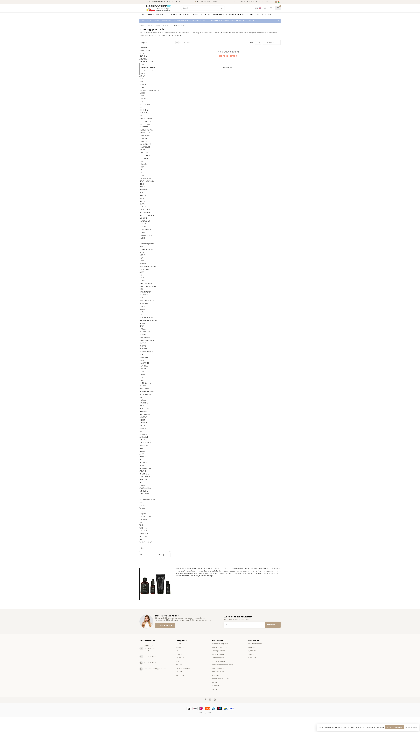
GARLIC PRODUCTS (146, 300)
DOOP (141, 173)
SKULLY (142, 451)
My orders (251, 647)
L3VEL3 (142, 306)
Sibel (141, 448)
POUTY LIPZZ (144, 408)
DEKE (141, 161)
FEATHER (142, 195)
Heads (141, 380)
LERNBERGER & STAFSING (148, 320)
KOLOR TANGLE (145, 303)
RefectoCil (143, 423)
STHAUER (142, 471)
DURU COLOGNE (145, 178)
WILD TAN (143, 528)
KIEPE (141, 298)
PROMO (142, 539)
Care (143, 73)
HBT (141, 241)
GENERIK (142, 207)
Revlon (141, 431)
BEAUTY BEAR (144, 113)
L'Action (142, 312)
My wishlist (252, 651)
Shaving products (178, 25)
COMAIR (142, 150)
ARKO (141, 82)
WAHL (141, 522)
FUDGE (142, 198)
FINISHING (143, 56)
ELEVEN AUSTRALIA (146, 181)
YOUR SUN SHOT (145, 542)
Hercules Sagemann (146, 244)
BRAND (150, 14)
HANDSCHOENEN (145, 235)
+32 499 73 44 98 (150, 656)
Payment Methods (218, 654)
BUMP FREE (143, 127)
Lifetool (142, 323)
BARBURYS (143, 96)
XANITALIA (143, 531)
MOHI (141, 354)
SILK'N (141, 460)
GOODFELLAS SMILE (146, 215)
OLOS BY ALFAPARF (146, 391)
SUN (207, 14)
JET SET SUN (144, 269)
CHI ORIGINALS (144, 133)
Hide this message (394, 727)
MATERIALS (218, 14)
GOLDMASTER (144, 212)
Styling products (147, 70)
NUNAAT (142, 374)
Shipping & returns (218, 651)
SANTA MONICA (145, 443)
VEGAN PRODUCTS (146, 516)
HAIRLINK (142, 227)
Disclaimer (215, 675)
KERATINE (254, 14)
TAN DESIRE (143, 491)
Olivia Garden (144, 389)
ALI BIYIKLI (143, 59)
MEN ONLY (183, 14)
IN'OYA (141, 261)
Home (141, 14)
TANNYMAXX (144, 494)
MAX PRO (142, 346)
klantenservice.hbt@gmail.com (155, 669)
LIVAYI (141, 326)
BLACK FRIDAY (144, 50)
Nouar (141, 372)
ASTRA (141, 87)
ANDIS (141, 79)
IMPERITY (142, 252)
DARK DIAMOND (145, 155)
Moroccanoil (143, 357)
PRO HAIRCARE (144, 414)
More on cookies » (411, 727)
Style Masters (144, 474)
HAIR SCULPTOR (145, 229)
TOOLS (172, 14)
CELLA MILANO (144, 136)
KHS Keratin (143, 295)
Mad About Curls (145, 332)
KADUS (141, 278)
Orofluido (142, 400)
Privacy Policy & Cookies (220, 679)
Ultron (141, 511)
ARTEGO (142, 84)
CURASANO (143, 153)
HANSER (142, 238)
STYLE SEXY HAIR (145, 477)
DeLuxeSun (143, 164)
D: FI (141, 170)
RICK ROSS (143, 434)
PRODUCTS (161, 14)
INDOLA (142, 255)
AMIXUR (142, 76)
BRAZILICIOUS (144, 124)
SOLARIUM (143, 462)
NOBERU (142, 369)
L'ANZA (142, 315)
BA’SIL (141, 101)
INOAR (141, 258)
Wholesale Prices (218, 672)
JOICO (141, 272)
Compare (251, 654)
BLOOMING (143, 110)
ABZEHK (142, 53)
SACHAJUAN (143, 437)
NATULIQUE (143, 366)
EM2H (141, 184)
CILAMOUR (143, 138)
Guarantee (215, 689)
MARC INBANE (144, 337)
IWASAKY (142, 264)
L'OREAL (142, 329)
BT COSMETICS (144, 121)
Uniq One (142, 514)
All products (252, 658)
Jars (142, 65)
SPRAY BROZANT (145, 468)
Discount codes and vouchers (222, 665)
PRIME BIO (143, 411)
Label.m (142, 309)
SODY (141, 454)
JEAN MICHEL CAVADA (147, 266)
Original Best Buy (145, 394)
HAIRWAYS (143, 232)
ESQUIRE (142, 187)
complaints (216, 686)
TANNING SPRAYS (145, 118)
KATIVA (142, 280)
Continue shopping (228, 56)
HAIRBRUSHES (144, 221)
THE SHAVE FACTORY (147, 499)
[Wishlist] (271, 8)
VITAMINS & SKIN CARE (236, 14)
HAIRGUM (142, 224)
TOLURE (142, 505)
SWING (142, 485)
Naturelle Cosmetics (146, 340)
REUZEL (142, 426)
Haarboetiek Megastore (220, 644)
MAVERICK (143, 343)
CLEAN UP (143, 141)
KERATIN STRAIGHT (146, 283)
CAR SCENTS (268, 14)
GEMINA (142, 204)
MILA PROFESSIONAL (146, 352)
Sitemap (214, 682)
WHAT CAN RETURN (219, 668)
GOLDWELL (143, 218)
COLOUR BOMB (145, 144)
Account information (255, 644)
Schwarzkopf (144, 445)
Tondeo (142, 508)
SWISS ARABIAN (145, 488)
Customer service (165, 625)
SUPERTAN (143, 479)
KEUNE (141, 289)
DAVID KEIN (143, 158)
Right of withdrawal (218, 661)
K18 (140, 275)
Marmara (142, 335)
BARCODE (143, 99)
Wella (141, 525)
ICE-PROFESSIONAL (146, 249)
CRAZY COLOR (144, 147)
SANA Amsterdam (145, 440)
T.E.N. (141, 497)
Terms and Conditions (219, 647)
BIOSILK (142, 107)
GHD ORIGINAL (144, 209)
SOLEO (141, 465)
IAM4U (141, 246)
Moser (141, 360)
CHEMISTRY (197, 14)
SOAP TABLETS (144, 536)
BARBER (142, 93)
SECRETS (142, 457)
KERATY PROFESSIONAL (148, 286)
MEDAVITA (143, 349)
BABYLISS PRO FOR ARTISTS (149, 90)
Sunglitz (142, 482)
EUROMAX (143, 190)
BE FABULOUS (144, 104)
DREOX (142, 175)
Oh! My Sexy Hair (145, 383)
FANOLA (142, 192)
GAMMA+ (142, 201)
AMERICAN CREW (162, 25)
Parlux (141, 406)
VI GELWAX (143, 519)
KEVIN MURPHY (145, 292)
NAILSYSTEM (144, 363)
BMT (141, 116)
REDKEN (142, 420)
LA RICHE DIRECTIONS (147, 317)
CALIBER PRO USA (145, 130)
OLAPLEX (142, 386)
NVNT (141, 377)
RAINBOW (143, 417)
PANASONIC (143, 403)
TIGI (140, 502)
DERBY (141, 167)
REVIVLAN (143, 428)
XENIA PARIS (143, 534)
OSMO (141, 397)
